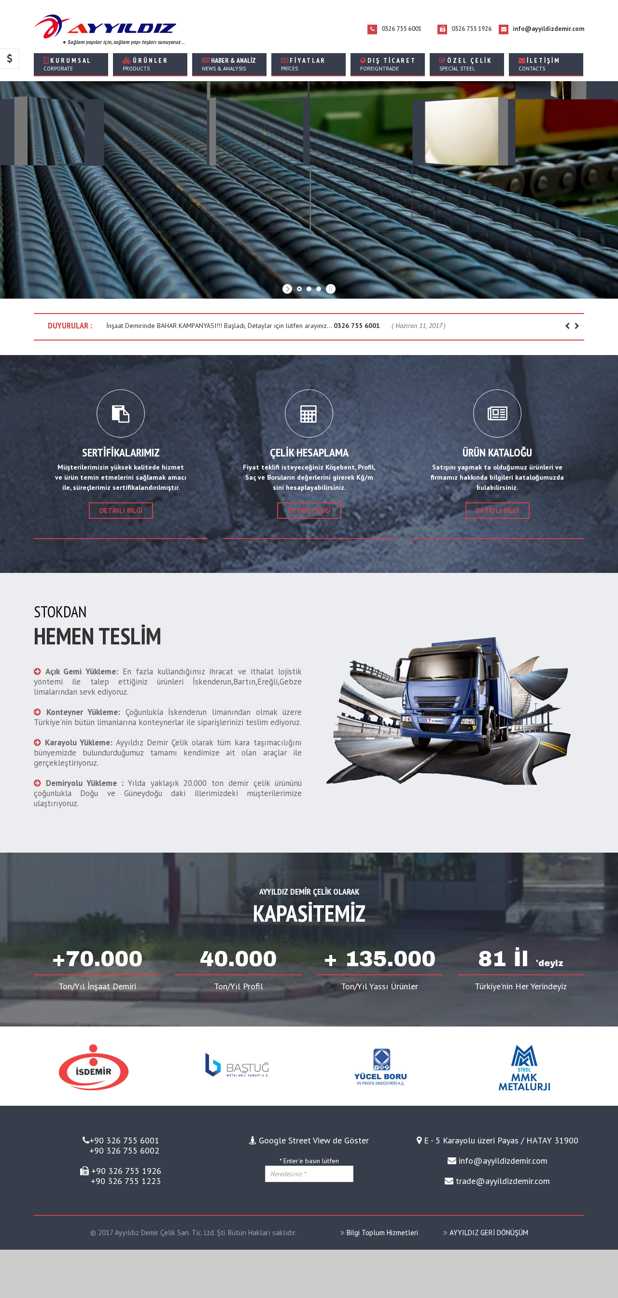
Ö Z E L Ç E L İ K (465, 64)
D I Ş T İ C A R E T (387, 64)
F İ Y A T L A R (302, 64)
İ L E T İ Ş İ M (539, 64)
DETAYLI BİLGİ (309, 510)
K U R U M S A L (66, 64)
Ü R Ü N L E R (145, 64)
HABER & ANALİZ (229, 64)
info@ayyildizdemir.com (548, 29)
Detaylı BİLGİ (120, 510)
